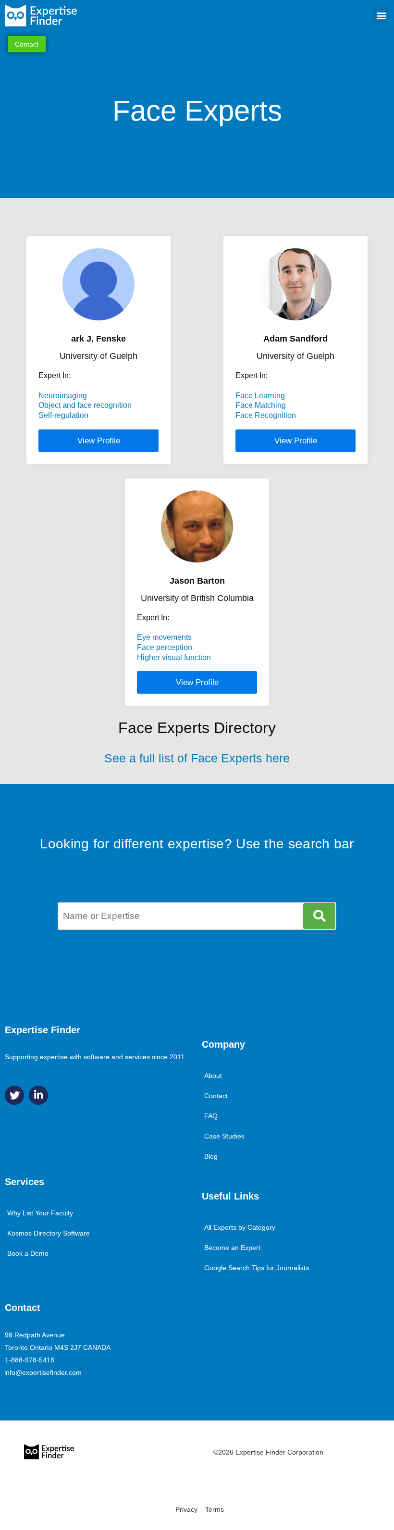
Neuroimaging (62, 396)
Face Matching (260, 405)
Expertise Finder (42, 1030)
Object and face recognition (85, 405)
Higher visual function (174, 657)
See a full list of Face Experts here (197, 758)
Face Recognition (265, 415)
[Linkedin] (38, 1095)
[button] (381, 16)
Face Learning (260, 396)
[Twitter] (14, 1095)
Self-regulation (63, 415)
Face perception (164, 647)
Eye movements (164, 637)
